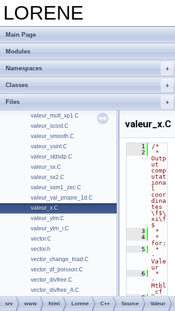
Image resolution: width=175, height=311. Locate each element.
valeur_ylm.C (47, 218)
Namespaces (24, 68)
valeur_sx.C (46, 167)
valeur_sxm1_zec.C (56, 187)
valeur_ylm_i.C (50, 228)
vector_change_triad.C (60, 259)
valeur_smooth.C (52, 136)
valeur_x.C (44, 208)
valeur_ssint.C (49, 146)
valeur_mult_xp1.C (55, 115)
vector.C (41, 238)
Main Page (21, 34)
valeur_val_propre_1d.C (62, 197)
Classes (17, 85)
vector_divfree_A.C (55, 290)
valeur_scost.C (50, 126)
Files (13, 101)
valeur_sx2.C (47, 177)
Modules (18, 51)
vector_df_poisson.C (57, 269)
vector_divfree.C (51, 279)
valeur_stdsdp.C (51, 156)
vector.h (40, 249)
